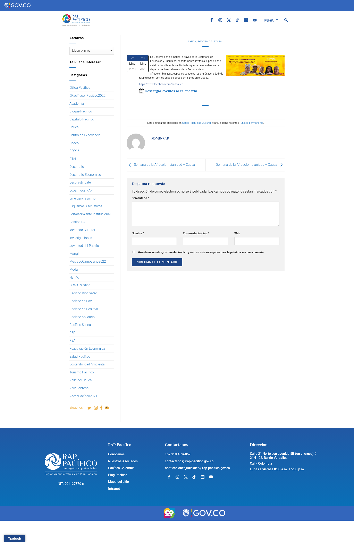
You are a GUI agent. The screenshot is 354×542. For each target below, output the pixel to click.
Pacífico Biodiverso (83, 293)
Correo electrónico (196, 233)
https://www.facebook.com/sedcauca (161, 84)
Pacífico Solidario (82, 317)
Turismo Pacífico (81, 372)
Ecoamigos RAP (81, 190)
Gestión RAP (78, 222)
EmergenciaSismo (82, 198)
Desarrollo (76, 167)
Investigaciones (80, 238)
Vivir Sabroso (78, 388)
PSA (72, 340)
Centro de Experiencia (85, 135)
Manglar (75, 254)
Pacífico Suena (80, 325)
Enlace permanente (252, 122)
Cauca (74, 127)
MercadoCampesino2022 (87, 261)
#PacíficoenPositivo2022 (87, 96)
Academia (76, 103)
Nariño (74, 277)
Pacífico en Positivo (83, 309)
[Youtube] (255, 20)
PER (72, 333)
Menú (269, 20)
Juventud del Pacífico (85, 246)
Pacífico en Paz (80, 301)
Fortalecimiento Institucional (90, 214)
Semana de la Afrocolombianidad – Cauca (164, 165)
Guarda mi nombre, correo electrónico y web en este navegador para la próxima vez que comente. (201, 252)
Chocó (74, 143)
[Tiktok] (237, 20)
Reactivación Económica (87, 348)
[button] (286, 20)
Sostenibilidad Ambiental (87, 364)
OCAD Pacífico (79, 285)
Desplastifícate (80, 182)
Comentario (140, 198)
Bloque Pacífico (80, 111)
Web (237, 233)
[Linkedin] (246, 20)
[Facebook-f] (212, 20)
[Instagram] (220, 20)
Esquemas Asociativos (85, 206)
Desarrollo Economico (85, 175)
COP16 (74, 151)
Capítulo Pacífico (81, 119)
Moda (73, 269)
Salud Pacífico (79, 356)
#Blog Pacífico (79, 88)
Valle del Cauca (80, 380)
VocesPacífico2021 (83, 396)
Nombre (138, 233)
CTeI (72, 159)
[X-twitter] (229, 20)
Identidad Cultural (82, 230)
